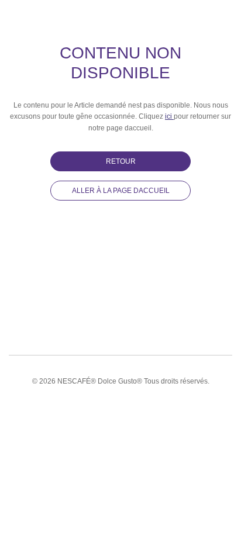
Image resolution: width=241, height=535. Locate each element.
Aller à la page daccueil (121, 191)
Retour (121, 161)
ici (169, 116)
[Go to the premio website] (11, 14)
